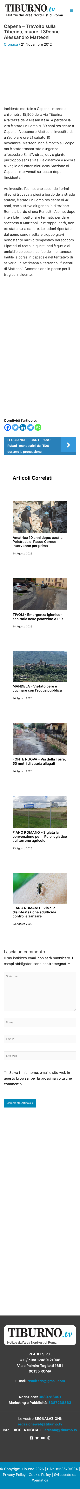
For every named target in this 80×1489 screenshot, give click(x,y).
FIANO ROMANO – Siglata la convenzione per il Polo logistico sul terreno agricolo (40, 836)
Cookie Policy (40, 1475)
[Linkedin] (22, 427)
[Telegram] (30, 427)
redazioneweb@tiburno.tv (40, 1424)
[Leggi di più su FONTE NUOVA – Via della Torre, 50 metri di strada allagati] (40, 738)
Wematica (40, 1480)
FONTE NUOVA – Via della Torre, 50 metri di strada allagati (39, 761)
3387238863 (59, 1403)
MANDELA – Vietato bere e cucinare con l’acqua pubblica (37, 688)
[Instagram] (48, 1438)
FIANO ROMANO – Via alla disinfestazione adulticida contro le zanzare (34, 912)
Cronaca (11, 44)
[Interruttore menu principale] (71, 10)
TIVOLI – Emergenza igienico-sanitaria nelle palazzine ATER (38, 617)
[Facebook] (7, 427)
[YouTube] (43, 1438)
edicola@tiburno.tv (60, 1430)
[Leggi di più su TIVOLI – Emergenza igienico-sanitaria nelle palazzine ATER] (40, 594)
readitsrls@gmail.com (46, 1381)
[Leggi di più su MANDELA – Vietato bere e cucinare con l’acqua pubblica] (40, 666)
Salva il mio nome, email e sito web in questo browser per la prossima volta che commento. (38, 1078)
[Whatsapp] (38, 427)
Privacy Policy (14, 1475)
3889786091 (50, 1397)
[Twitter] (15, 427)
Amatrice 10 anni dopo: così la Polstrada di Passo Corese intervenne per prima (38, 542)
